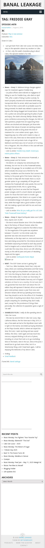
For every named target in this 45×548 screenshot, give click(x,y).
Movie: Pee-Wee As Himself (13, 465)
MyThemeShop (26, 540)
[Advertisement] (22, 404)
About (37, 543)
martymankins (6, 27)
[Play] (3, 31)
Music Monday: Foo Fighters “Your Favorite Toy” (21, 437)
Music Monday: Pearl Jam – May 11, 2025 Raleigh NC (23, 462)
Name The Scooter (24, 543)
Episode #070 (9, 24)
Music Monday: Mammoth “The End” (17, 441)
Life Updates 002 (10, 472)
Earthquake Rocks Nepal (25, 257)
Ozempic (7, 459)
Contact (24, 545)
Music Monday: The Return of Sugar (17, 447)
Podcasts (8, 543)
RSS (10, 37)
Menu (5, 12)
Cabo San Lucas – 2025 (12, 444)
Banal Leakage (22, 4)
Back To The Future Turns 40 (14, 453)
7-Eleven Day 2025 (10, 450)
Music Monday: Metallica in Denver (16, 456)
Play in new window (15, 34)
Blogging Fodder (9, 469)
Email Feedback (10, 356)
